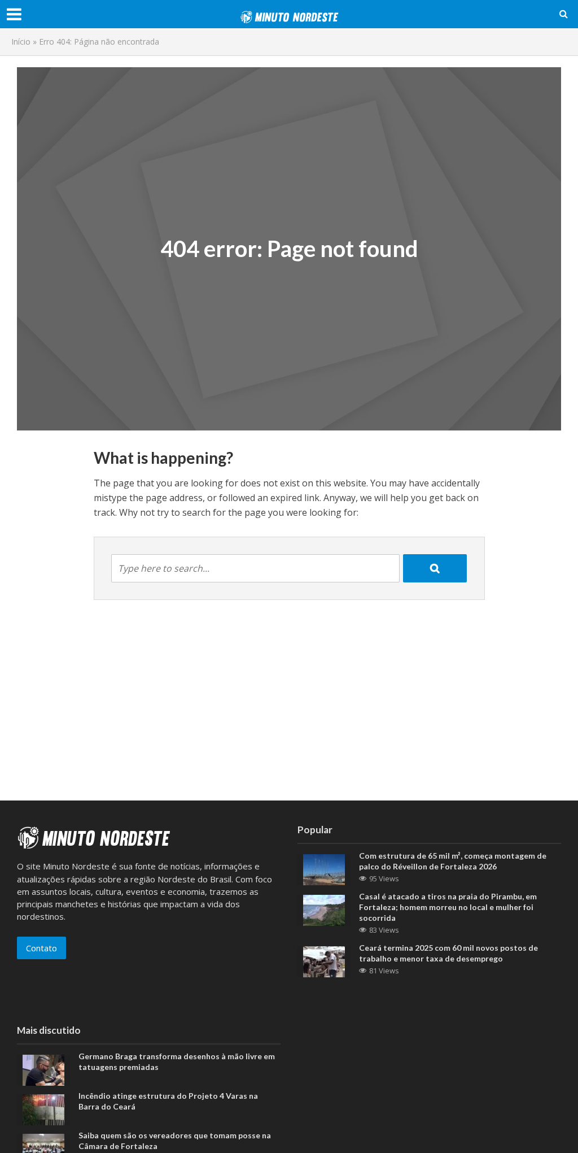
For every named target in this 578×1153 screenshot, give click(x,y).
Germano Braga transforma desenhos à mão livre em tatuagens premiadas (176, 1061)
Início (20, 41)
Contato (41, 948)
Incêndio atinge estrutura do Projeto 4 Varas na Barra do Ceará (168, 1101)
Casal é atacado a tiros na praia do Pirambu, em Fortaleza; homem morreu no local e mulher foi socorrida (448, 907)
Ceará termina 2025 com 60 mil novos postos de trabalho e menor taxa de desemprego (448, 953)
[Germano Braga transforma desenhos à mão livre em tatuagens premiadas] (43, 1068)
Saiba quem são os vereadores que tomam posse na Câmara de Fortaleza (174, 1140)
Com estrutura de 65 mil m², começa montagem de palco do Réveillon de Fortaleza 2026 (452, 861)
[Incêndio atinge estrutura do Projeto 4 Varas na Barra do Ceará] (43, 1108)
